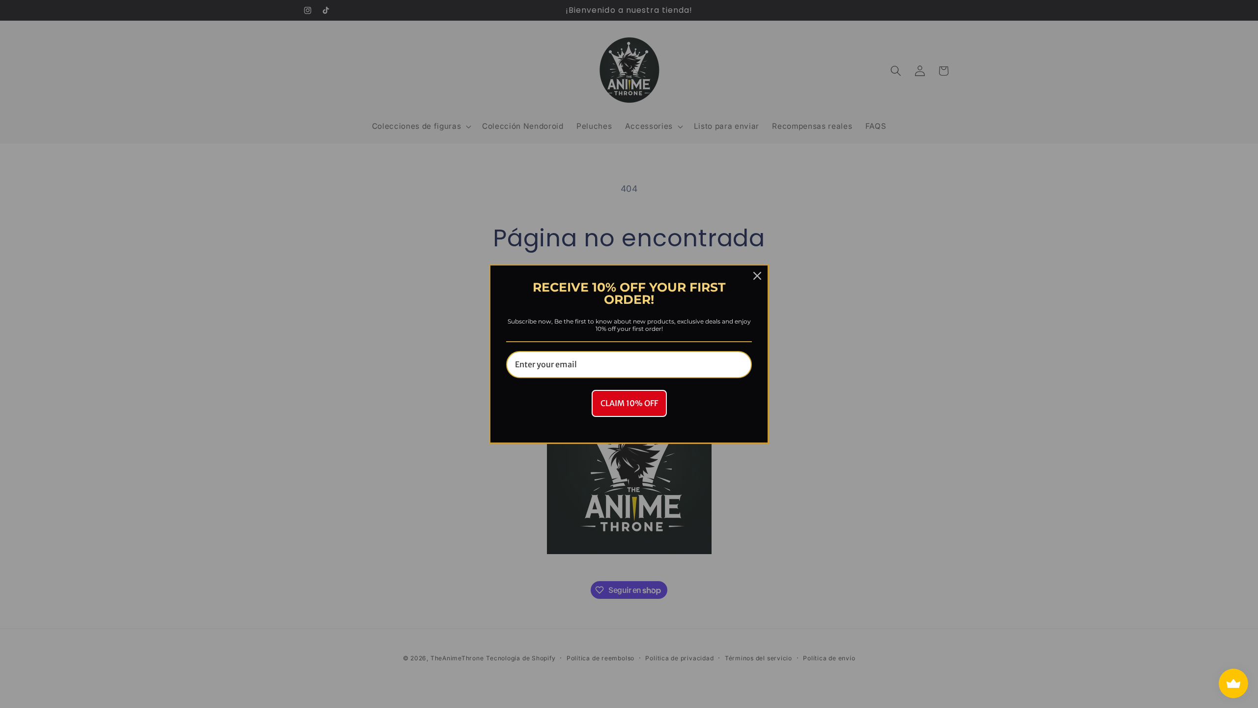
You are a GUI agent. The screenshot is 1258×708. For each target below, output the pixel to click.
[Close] (757, 276)
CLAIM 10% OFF (629, 403)
